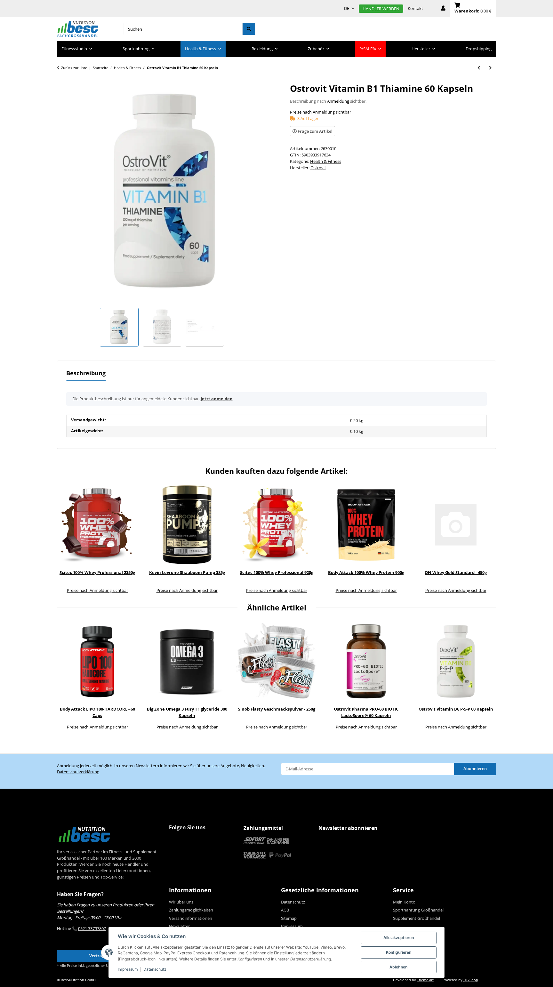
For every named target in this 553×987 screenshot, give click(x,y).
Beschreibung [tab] (86, 373)
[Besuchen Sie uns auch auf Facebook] (175, 840)
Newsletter (179, 926)
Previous (66, 539)
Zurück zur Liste (74, 67)
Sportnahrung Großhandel (418, 910)
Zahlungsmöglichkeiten (191, 910)
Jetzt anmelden (217, 399)
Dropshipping (479, 49)
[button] (443, 9)
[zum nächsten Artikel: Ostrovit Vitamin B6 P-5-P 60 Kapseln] (490, 67)
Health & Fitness (325, 161)
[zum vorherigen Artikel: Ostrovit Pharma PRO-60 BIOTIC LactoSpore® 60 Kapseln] (479, 67)
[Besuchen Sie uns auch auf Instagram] (187, 840)
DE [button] (346, 8)
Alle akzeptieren (398, 937)
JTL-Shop (470, 980)
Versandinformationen (190, 918)
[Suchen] (248, 29)
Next (487, 539)
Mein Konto (404, 902)
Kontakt (415, 8)
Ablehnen (398, 967)
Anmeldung (338, 101)
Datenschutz (154, 969)
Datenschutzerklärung (78, 772)
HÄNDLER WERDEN (381, 9)
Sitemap (289, 918)
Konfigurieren (398, 952)
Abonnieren (475, 768)
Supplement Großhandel (416, 918)
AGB (285, 910)
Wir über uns (181, 902)
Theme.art (425, 980)
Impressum (128, 969)
